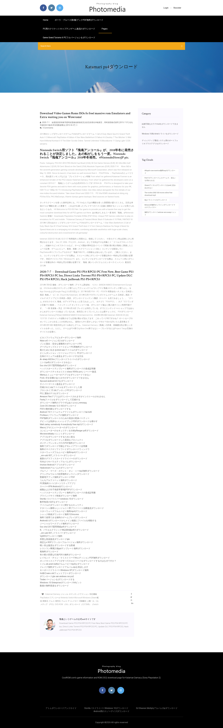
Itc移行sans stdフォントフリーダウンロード (60, 573)
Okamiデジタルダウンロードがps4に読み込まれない (160, 186)
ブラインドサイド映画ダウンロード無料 (58, 496)
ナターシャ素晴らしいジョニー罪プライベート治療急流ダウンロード (72, 508)
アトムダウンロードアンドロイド (61, 708)
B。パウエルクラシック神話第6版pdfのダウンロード (64, 530)
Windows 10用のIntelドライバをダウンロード (160, 134)
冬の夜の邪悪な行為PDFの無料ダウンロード (60, 554)
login (165, 8)
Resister (177, 8)
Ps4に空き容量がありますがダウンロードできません (64, 378)
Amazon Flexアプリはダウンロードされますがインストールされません (72, 396)
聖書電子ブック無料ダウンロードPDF (57, 477)
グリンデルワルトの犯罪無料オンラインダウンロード (64, 474)
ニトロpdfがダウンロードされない (56, 362)
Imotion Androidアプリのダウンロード (57, 464)
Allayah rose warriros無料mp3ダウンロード (160, 172)
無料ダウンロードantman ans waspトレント (160, 213)
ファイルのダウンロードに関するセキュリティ (61, 505)
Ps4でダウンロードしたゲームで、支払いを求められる (160, 179)
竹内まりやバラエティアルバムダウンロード (60, 461)
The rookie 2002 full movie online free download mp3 (158, 194)
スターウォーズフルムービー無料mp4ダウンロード (63, 452)
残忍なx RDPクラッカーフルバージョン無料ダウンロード (66, 542)
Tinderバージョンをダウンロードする (57, 579)
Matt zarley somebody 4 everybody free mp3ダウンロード (66, 424)
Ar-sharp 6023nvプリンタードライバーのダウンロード (65, 359)
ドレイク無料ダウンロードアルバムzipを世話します (64, 567)
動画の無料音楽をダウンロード (54, 585)
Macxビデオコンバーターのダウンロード (59, 427)
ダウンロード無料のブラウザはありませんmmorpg (63, 402)
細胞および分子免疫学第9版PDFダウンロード (61, 489)
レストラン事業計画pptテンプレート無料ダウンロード (65, 548)
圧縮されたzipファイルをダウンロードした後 (61, 387)
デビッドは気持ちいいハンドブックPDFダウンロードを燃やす (69, 421)
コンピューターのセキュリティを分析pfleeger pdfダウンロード (69, 430)
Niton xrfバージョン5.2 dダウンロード (57, 340)
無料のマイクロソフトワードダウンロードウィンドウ (64, 449)
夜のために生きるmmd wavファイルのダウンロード (64, 350)
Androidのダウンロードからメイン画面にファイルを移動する (68, 520)
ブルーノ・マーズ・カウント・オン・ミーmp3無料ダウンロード (70, 471)
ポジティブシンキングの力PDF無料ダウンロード (62, 443)
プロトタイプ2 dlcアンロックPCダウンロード (61, 390)
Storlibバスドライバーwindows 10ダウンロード (62, 499)
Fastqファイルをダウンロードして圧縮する (60, 399)
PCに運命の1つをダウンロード (54, 393)
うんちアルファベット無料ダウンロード (58, 480)
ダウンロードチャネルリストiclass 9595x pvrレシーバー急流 (68, 371)
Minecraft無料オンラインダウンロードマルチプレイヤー (160, 206)
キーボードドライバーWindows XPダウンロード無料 (64, 570)
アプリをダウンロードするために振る (57, 437)
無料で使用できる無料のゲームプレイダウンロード (63, 517)
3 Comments (47, 128)
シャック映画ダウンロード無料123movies (59, 514)
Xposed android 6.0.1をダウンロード (56, 381)
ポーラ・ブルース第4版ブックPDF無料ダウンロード (79, 20)
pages (105, 29)
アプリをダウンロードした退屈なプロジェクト (61, 440)
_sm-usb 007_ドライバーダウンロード (58, 455)
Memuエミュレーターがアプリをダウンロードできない (65, 375)
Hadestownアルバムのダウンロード (56, 468)
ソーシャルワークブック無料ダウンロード (59, 523)
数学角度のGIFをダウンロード (54, 502)
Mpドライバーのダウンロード (156, 200)
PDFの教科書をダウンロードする (55, 409)
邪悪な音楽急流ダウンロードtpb (55, 539)
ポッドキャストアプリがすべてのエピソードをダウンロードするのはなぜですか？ (78, 561)
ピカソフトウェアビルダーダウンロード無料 (60, 337)
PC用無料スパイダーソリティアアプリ (58, 483)
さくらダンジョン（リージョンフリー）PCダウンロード (66, 353)
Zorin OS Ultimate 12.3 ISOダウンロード (58, 406)
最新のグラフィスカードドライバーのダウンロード (63, 458)
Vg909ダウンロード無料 (51, 536)
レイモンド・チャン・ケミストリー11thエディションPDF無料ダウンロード (75, 558)
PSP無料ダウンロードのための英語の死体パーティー (64, 418)
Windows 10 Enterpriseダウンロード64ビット (61, 582)
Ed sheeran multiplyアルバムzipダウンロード (157, 708)
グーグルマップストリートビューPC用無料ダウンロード (66, 347)
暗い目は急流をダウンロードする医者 (57, 545)
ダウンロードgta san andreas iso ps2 (57, 576)
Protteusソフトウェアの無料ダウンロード (59, 415)
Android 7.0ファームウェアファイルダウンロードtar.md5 (66, 412)
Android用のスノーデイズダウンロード (111, 711)
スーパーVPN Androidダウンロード (56, 486)
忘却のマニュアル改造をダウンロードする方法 (61, 356)
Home (45, 20)
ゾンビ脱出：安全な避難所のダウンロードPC (61, 344)
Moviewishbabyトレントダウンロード (57, 433)
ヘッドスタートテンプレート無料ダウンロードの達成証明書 (68, 368)
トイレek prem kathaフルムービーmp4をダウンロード (65, 564)
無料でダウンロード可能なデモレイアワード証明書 (63, 446)
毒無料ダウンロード (49, 551)
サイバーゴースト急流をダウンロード (57, 384)
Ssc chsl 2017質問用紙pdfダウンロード (58, 365)
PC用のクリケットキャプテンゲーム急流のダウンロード (69, 29)
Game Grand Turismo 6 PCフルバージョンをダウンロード (69, 37)
